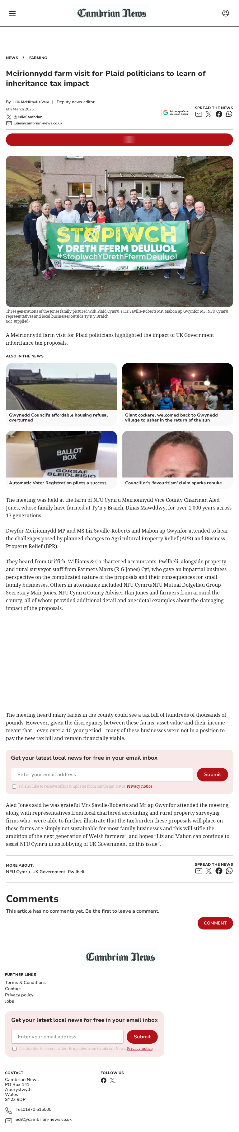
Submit (212, 774)
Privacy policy (19, 995)
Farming (38, 57)
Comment (215, 923)
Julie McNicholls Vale (30, 102)
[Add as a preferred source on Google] (176, 112)
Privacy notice (139, 786)
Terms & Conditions (25, 982)
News (12, 57)
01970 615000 (37, 1109)
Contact (13, 989)
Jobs (9, 1001)
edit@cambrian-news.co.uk (44, 1119)
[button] (12, 13)
